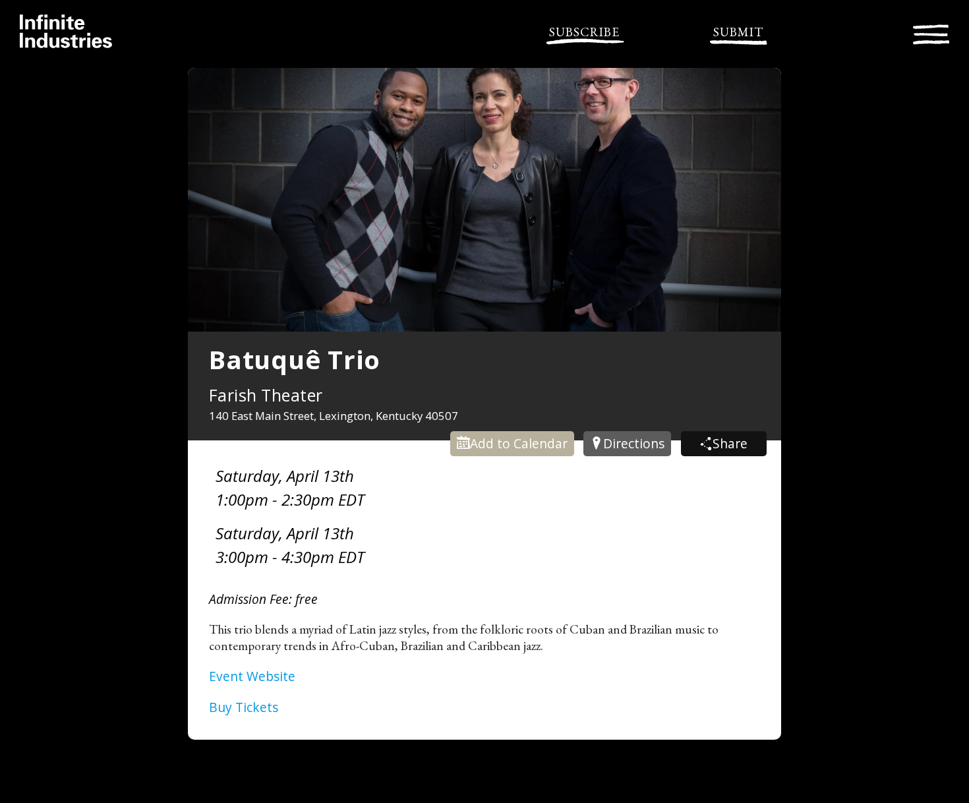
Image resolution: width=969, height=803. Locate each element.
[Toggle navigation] (931, 32)
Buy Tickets (243, 707)
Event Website (252, 676)
